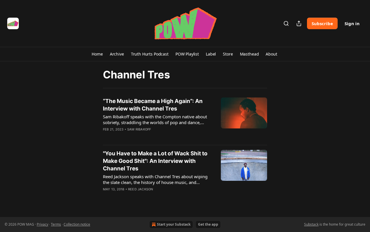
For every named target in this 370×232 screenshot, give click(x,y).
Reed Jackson (140, 189)
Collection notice (77, 224)
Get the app (208, 224)
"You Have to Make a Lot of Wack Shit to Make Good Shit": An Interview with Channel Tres (155, 161)
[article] (185, 119)
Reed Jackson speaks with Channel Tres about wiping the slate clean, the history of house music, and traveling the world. (155, 179)
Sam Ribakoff (139, 129)
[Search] (286, 23)
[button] (97, 54)
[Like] (106, 136)
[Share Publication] (299, 23)
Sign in (352, 23)
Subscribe (322, 23)
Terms (56, 224)
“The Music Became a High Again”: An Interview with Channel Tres (153, 105)
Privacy (42, 224)
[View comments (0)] (141, 136)
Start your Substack (173, 224)
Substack (311, 224)
